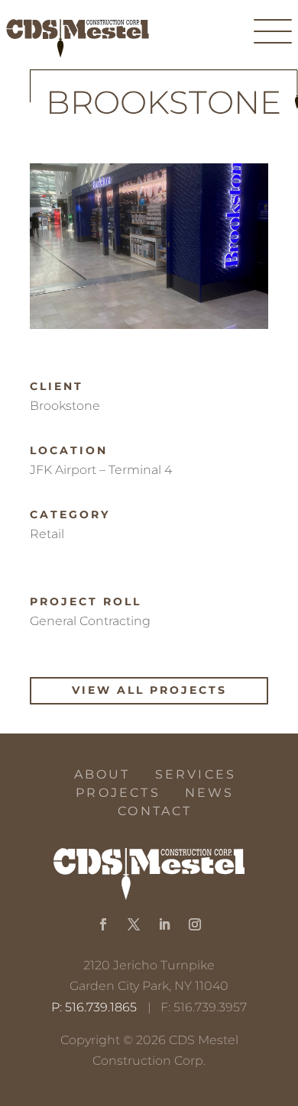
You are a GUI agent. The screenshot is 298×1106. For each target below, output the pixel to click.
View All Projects (149, 690)
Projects (118, 792)
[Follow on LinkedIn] (164, 924)
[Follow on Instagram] (195, 924)
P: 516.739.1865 (94, 1007)
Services (196, 774)
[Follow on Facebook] (103, 924)
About (102, 774)
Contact (155, 811)
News (210, 792)
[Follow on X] (133, 924)
